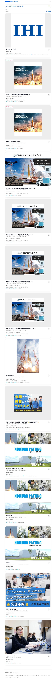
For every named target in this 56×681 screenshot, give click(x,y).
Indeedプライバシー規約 (45, 675)
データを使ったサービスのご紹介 (33, 675)
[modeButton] (16, 1)
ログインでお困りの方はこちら (20, 675)
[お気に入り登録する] (49, 50)
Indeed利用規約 (16, 677)
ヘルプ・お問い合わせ (9, 675)
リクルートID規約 (8, 677)
